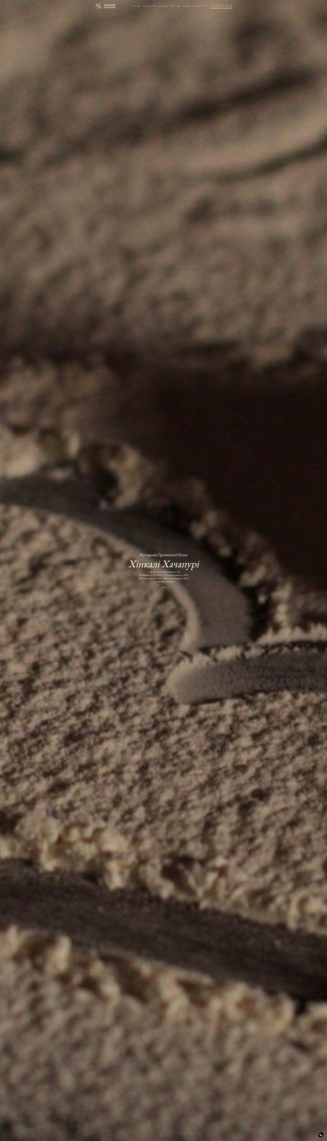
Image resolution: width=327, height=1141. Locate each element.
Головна (137, 6)
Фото (172, 6)
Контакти (196, 6)
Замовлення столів (221, 6)
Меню (155, 6)
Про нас (146, 6)
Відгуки (186, 6)
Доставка (163, 6)
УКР (206, 6)
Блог (179, 6)
